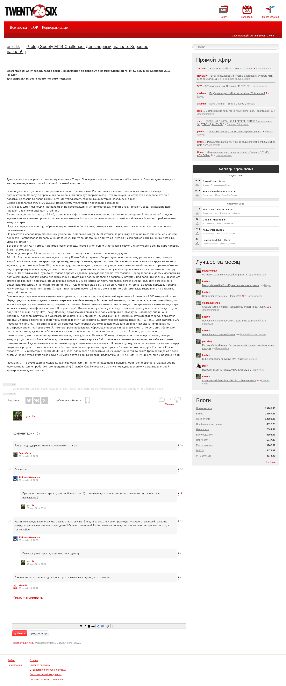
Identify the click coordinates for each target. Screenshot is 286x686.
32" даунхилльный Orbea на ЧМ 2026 (225, 86)
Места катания (204, 445)
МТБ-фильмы (203, 455)
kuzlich (206, 281)
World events (264, 68)
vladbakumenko (205, 114)
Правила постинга (40, 665)
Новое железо (260, 86)
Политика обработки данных (45, 674)
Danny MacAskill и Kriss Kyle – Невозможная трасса (230, 285)
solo (72, 388)
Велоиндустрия (204, 434)
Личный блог (222, 348)
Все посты (18, 27)
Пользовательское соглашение (47, 679)
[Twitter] (28, 400)
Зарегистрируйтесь (243, 35)
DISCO (200, 450)
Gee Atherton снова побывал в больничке (224, 320)
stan (199, 121)
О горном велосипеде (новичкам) (48, 669)
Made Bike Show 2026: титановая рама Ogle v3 (235, 131)
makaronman (209, 270)
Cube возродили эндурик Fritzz (219, 359)
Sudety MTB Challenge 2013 (145, 388)
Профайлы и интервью (253, 334)
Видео (200, 96)
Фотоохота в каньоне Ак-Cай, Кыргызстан (225, 274)
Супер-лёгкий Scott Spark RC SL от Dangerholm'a (229, 380)
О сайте (34, 660)
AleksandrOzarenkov (29, 477)
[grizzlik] (17, 419)
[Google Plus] (44, 400)
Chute (200, 142)
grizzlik (13, 46)
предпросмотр (38, 633)
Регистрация (15, 665)
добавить (19, 633)
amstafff (201, 68)
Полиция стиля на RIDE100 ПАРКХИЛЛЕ (224, 369)
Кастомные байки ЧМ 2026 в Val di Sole (231, 68)
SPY (199, 86)
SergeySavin (25, 453)
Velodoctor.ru (21, 388)
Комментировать (28, 598)
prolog (94, 388)
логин (272, 35)
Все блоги (270, 462)
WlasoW (23, 585)
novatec (53, 388)
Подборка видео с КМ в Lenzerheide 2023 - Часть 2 (237, 93)
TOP (34, 27)
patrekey (207, 341)
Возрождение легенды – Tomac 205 (221, 296)
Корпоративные (55, 27)
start (86, 388)
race (79, 388)
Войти (11, 660)
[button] (81, 626)
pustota (201, 131)
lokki (199, 111)
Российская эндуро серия (236, 79)
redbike (34, 388)
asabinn (201, 93)
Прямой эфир (213, 60)
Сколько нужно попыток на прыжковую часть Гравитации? (238, 111)
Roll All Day (260, 274)
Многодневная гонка (113, 388)
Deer (205, 366)
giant (44, 388)
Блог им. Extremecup (238, 124)
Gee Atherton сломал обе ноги (218, 334)
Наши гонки (258, 369)
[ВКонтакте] (36, 400)
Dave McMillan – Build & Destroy (226, 103)
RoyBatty (202, 75)
